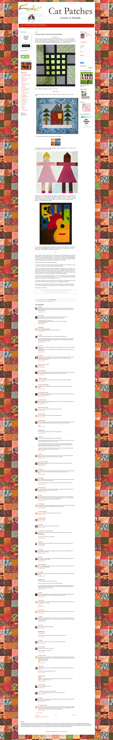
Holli (39, 592)
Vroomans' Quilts (41, 378)
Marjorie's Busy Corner (42, 364)
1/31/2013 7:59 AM (41, 426)
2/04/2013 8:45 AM (41, 701)
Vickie (39, 541)
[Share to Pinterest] (55, 299)
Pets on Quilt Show (25, 99)
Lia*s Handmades (41, 705)
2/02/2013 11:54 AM (41, 662)
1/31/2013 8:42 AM (41, 433)
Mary (39, 697)
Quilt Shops (24, 103)
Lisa (39, 616)
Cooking (23, 86)
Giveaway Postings (41, 301)
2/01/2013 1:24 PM (41, 621)
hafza (39, 640)
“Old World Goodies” (42, 392)
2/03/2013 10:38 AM (41, 681)
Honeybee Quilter (41, 511)
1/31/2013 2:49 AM (41, 323)
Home (21, 28)
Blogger (65, 731)
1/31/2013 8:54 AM (41, 458)
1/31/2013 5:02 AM (41, 360)
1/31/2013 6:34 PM (41, 576)
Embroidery (24, 87)
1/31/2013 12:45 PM (41, 514)
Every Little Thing (25, 90)
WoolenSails (40, 420)
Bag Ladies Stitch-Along (26, 75)
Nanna (39, 469)
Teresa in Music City (42, 461)
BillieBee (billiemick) (42, 407)
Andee (39, 625)
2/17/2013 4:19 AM (41, 710)
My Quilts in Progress (28, 28)
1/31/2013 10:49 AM (41, 474)
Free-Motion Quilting (25, 92)
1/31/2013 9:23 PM (41, 596)
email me (56, 276)
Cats (22, 82)
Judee (39, 549)
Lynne (39, 345)
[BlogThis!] (51, 299)
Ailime (58, 731)
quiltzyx (39, 666)
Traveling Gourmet (25, 110)
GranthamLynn (41, 655)
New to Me (24, 98)
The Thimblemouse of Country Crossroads (46, 691)
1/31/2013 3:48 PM (41, 545)
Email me (57, 281)
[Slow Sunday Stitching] (86, 111)
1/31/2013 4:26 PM (41, 553)
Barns (23, 77)
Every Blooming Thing (26, 88)
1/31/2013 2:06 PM (41, 538)
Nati (39, 306)
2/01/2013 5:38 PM (41, 636)
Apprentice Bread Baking (26, 74)
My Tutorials (83, 43)
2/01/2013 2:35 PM (41, 628)
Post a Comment (40, 712)
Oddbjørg (39, 327)
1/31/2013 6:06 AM (41, 388)
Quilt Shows (24, 104)
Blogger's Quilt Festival (26, 78)
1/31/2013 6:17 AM (41, 396)
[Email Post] (48, 299)
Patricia (39, 572)
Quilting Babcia (41, 370)
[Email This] (50, 299)
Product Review (24, 102)
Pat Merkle (40, 610)
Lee (38, 495)
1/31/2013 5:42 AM (41, 381)
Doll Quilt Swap (55, 88)
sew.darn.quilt (40, 684)
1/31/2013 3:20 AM (41, 331)
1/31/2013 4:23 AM (41, 352)
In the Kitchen (24, 95)
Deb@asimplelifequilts (42, 384)
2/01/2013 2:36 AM (41, 606)
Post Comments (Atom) (44, 716)
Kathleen (39, 315)
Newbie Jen (40, 646)
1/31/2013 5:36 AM (41, 367)
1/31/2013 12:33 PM (41, 500)
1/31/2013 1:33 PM (41, 527)
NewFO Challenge (63, 38)
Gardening (24, 94)
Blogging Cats (24, 79)
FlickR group (58, 275)
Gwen (39, 556)
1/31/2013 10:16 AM (41, 465)
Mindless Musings (25, 96)
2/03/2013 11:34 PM (41, 694)
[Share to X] (52, 299)
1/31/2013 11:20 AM (41, 484)
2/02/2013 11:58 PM (41, 672)
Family (23, 91)
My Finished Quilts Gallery (40, 28)
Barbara (88, 33)
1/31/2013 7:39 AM (41, 410)
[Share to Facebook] (53, 299)
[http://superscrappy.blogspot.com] (56, 145)
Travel (23, 108)
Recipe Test (24, 107)
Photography (24, 100)
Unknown (40, 600)
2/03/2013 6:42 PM (41, 687)
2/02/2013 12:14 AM (41, 643)
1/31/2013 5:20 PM (41, 568)
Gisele (39, 524)
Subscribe (26, 45)
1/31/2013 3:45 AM (41, 342)
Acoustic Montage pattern (66, 198)
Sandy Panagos (41, 564)
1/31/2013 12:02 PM (41, 491)
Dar (38, 454)
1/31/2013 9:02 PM (41, 589)
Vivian (39, 436)
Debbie (39, 355)
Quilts (52, 301)
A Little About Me (84, 41)
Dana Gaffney (40, 487)
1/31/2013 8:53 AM (41, 450)
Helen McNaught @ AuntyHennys (44, 530)
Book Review (24, 81)
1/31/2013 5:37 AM (41, 374)
